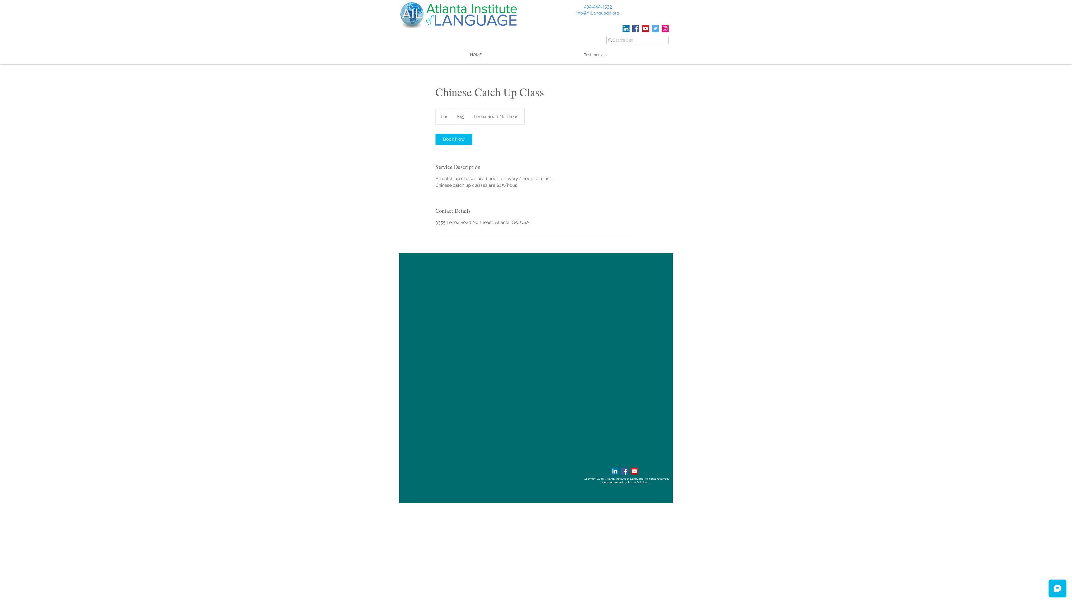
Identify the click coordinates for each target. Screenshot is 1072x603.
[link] (454, 139)
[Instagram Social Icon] (665, 28)
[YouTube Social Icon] (645, 28)
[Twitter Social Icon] (655, 28)
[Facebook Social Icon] (635, 28)
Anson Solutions (638, 482)
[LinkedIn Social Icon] (626, 28)
